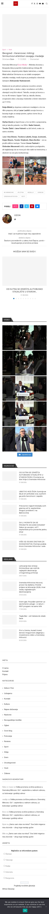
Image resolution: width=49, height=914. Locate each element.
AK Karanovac (9, 192)
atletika (21, 192)
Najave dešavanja (11, 709)
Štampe (9, 854)
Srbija (6, 752)
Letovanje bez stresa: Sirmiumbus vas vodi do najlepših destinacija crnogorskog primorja (29, 569)
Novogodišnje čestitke (13, 720)
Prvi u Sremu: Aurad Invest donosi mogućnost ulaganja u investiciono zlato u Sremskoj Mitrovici (31, 633)
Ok (25, 910)
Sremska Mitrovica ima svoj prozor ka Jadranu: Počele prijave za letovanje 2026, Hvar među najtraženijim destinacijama (32, 587)
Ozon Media (22, 65)
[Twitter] (34, 3)
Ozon (12, 59)
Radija (8, 866)
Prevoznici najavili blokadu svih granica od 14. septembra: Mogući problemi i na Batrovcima (32, 509)
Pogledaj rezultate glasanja (24, 886)
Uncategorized (9, 763)
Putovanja (8, 736)
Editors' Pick (9, 688)
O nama (5, 668)
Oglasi (6, 725)
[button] (4, 278)
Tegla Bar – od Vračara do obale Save (32, 617)
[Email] (43, 3)
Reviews (7, 741)
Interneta (9, 872)
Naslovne (7, 715)
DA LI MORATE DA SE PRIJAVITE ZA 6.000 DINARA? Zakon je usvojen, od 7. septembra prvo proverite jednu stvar (33, 527)
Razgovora (10, 878)
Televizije (9, 860)
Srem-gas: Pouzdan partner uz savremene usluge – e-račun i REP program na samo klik (32, 604)
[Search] (46, 3)
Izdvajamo (8, 693)
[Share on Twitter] (26, 206)
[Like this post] (16, 206)
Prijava (4, 674)
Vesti (23, 196)
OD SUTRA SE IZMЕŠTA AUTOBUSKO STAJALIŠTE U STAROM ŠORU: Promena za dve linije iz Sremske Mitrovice (32, 476)
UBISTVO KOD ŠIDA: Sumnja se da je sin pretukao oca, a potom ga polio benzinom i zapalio (32, 493)
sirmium (40, 192)
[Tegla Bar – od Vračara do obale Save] (9, 619)
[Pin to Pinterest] (32, 206)
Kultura (7, 704)
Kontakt (5, 671)
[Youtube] (40, 3)
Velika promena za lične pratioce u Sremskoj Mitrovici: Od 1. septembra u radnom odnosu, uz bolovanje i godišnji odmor (23, 790)
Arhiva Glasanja (8, 889)
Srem (6, 757)
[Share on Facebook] (21, 206)
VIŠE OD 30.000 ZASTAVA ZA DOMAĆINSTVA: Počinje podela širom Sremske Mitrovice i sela (32, 544)
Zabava (7, 773)
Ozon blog (8, 731)
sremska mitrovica (10, 196)
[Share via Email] (37, 206)
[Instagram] (37, 3)
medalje (31, 192)
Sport (6, 747)
